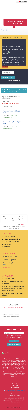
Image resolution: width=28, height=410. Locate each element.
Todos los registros (9, 236)
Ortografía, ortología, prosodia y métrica (12, 294)
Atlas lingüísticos (9, 278)
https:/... (5, 264)
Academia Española (9, 260)
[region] (14, 159)
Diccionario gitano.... (9, 263)
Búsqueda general (8, 77)
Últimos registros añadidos (12, 239)
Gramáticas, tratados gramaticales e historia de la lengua (13, 289)
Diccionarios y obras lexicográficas (14, 286)
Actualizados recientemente (12, 241)
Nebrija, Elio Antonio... (10, 256)
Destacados (7, 244)
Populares (7, 246)
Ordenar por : (10, 102)
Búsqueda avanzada (14, 80)
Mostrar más (6, 268)
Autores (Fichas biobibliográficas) (14, 281)
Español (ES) (23, 1)
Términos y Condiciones (15, 337)
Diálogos (6, 283)
